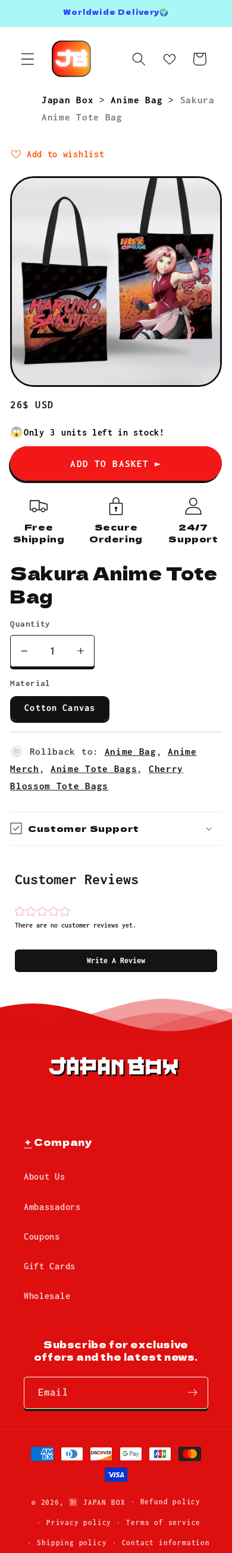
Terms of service (163, 1522)
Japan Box (70, 99)
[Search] (139, 59)
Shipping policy (71, 1542)
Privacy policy (78, 1522)
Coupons (42, 1236)
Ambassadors (52, 1207)
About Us (44, 1176)
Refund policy (170, 1502)
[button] (116, 960)
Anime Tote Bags (94, 768)
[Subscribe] (192, 1393)
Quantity (30, 623)
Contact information (166, 1542)
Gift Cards (50, 1266)
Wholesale (47, 1296)
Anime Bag (139, 99)
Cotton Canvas (59, 708)
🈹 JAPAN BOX (96, 1502)
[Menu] (27, 59)
